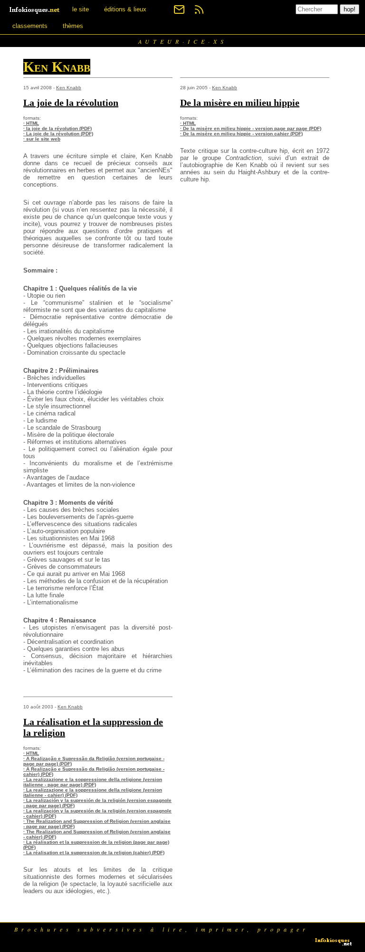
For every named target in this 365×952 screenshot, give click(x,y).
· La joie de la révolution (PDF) (58, 133)
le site (80, 9)
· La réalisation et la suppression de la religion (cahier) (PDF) (93, 852)
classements (30, 25)
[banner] (35, 9)
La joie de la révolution (70, 102)
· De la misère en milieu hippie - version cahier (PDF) (241, 133)
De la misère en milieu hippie (239, 102)
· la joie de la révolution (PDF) (57, 128)
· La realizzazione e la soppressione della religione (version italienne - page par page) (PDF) (92, 782)
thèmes (73, 25)
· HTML (31, 123)
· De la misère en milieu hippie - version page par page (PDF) (250, 128)
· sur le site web (41, 138)
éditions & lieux (125, 9)
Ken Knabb (68, 87)
